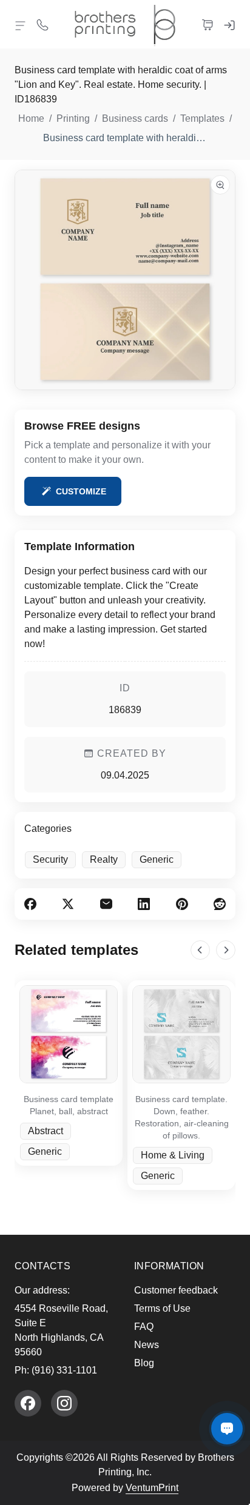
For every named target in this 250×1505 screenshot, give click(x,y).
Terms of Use (162, 1308)
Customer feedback (176, 1290)
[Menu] (21, 25)
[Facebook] (28, 1403)
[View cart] (207, 24)
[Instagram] (64, 1403)
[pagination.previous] (200, 950)
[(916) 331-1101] (42, 24)
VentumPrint (152, 1488)
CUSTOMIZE (81, 491)
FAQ (144, 1326)
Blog (144, 1363)
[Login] (229, 24)
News (146, 1345)
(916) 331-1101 (64, 1370)
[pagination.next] (225, 950)
